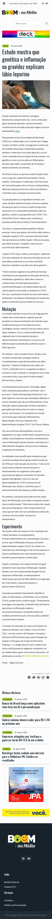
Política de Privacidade (15, 905)
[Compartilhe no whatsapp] (43, 677)
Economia (7, 699)
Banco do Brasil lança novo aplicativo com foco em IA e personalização (23, 705)
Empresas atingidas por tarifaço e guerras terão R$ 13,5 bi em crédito (23, 738)
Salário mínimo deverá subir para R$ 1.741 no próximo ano (26, 721)
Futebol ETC (10, 886)
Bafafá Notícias (11, 882)
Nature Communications (35, 656)
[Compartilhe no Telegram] (48, 677)
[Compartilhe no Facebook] (29, 677)
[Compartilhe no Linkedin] (38, 677)
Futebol (6, 749)
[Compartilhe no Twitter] (34, 677)
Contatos (8, 900)
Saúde (5, 46)
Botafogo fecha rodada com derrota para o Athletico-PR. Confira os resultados (23, 756)
